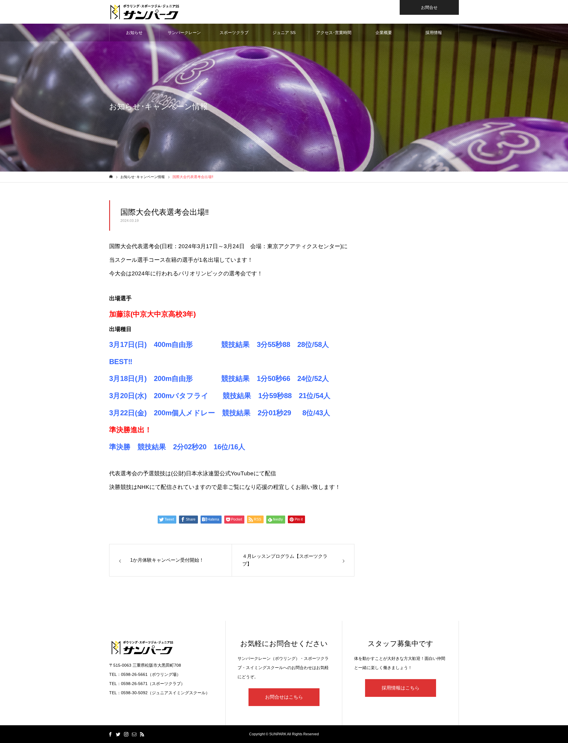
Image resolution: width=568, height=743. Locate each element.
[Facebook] (110, 734)
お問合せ (429, 7)
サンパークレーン (184, 32)
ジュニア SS (284, 32)
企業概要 (383, 32)
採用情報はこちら (400, 687)
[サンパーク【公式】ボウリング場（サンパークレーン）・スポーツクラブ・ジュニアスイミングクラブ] (144, 11)
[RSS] (142, 734)
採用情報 (433, 32)
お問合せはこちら (284, 697)
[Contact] (134, 734)
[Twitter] (118, 734)
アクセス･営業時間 (333, 32)
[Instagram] (126, 734)
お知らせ (134, 32)
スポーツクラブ (234, 32)
